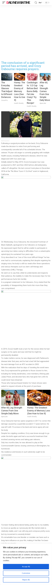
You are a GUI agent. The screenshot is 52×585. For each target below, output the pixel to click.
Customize (26, 573)
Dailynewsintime (18, 2)
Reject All (26, 580)
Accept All (26, 567)
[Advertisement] (26, 32)
